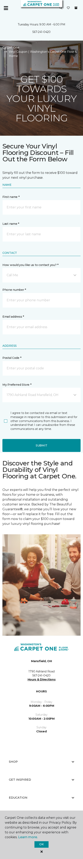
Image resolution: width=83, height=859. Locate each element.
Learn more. (28, 837)
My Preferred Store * (16, 384)
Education (18, 797)
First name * (11, 196)
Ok (41, 844)
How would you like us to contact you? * (30, 265)
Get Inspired (20, 779)
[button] (61, 8)
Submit (41, 445)
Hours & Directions (42, 679)
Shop (13, 761)
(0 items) (76, 7)
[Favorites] (68, 8)
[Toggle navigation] (5, 8)
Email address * (13, 316)
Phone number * (14, 289)
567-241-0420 (41, 32)
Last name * (10, 223)
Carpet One (10, 47)
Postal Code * (11, 357)
